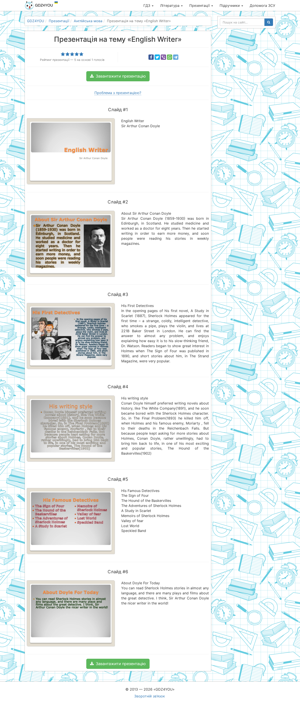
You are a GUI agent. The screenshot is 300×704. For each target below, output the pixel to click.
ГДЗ (147, 5)
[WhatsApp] (169, 57)
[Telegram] (175, 57)
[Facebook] (151, 57)
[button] (118, 76)
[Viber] (163, 57)
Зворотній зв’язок (149, 696)
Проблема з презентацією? (117, 93)
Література (170, 5)
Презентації (200, 5)
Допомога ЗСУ (262, 5)
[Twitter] (157, 57)
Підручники (230, 5)
